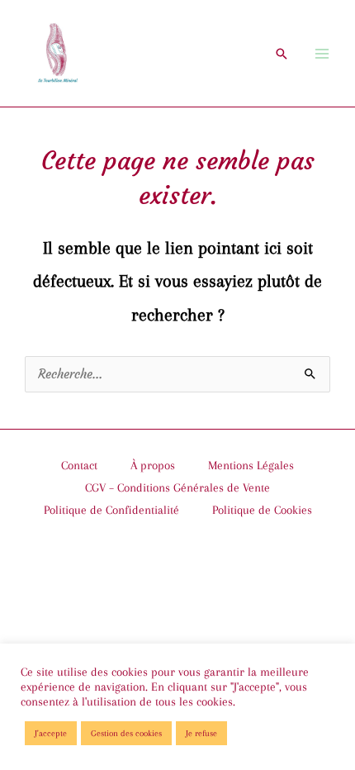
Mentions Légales (251, 465)
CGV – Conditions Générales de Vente (177, 487)
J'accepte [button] (51, 733)
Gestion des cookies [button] (126, 733)
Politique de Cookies (262, 509)
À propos (152, 465)
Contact (79, 465)
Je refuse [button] (201, 733)
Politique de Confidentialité (111, 509)
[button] (281, 53)
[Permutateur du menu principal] (321, 52)
